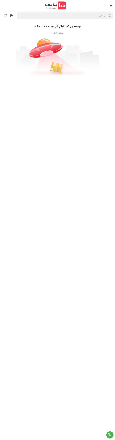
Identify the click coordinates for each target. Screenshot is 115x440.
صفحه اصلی (57, 33)
